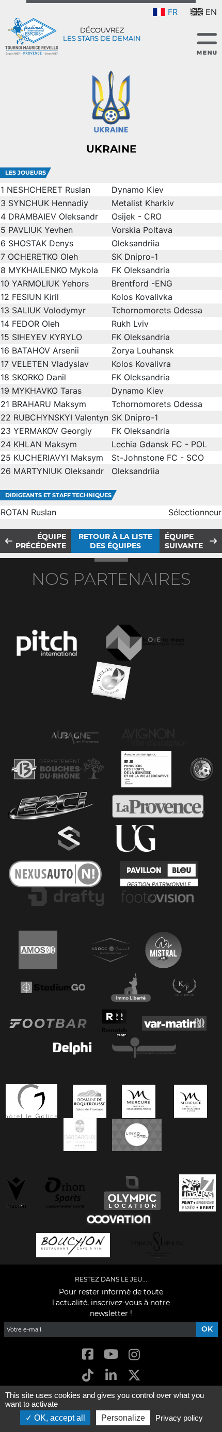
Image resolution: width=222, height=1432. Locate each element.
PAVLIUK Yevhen (40, 230)
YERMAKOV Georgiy (52, 431)
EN (211, 12)
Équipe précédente (40, 541)
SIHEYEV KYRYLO (47, 337)
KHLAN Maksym (45, 444)
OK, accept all (58, 1417)
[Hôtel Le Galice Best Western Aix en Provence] (31, 1099)
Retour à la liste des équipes (115, 541)
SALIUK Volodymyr (49, 310)
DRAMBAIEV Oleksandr (53, 216)
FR (173, 12)
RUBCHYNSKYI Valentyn (60, 417)
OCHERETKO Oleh (43, 256)
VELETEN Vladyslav (50, 364)
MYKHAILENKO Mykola (53, 270)
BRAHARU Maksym (49, 404)
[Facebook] (88, 1354)
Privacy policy (179, 1417)
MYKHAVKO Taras (47, 390)
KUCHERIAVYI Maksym (58, 457)
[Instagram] (134, 1354)
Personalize (123, 1417)
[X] (134, 1376)
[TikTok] (88, 1376)
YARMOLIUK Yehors (50, 283)
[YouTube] (111, 1354)
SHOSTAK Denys (40, 243)
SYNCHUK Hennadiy (48, 203)
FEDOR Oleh (35, 323)
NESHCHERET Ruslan (48, 189)
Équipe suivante (184, 541)
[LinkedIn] (111, 1376)
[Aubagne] (75, 736)
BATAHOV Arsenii (45, 350)
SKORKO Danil (39, 377)
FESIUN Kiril (35, 297)
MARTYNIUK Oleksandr (58, 471)
